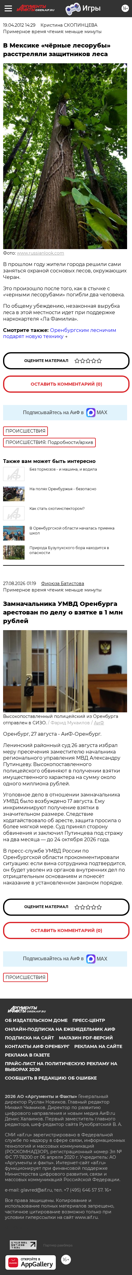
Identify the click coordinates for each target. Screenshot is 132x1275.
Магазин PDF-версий (86, 1038)
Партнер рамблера (57, 1245)
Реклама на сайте (98, 1046)
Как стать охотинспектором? (57, 508)
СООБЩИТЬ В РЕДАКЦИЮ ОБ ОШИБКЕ (51, 1078)
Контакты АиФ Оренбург (37, 1046)
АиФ (99, 723)
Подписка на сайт (29, 1038)
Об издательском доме (36, 1020)
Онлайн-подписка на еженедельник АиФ (60, 1029)
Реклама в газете (27, 1055)
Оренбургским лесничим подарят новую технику (59, 333)
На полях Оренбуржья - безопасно (62, 489)
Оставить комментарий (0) (66, 384)
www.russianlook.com (40, 253)
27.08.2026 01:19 (19, 583)
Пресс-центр (88, 1020)
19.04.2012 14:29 (19, 25)
